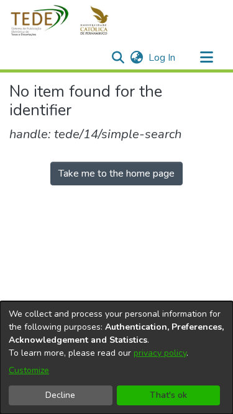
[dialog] (116, 357)
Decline (60, 395)
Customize (29, 370)
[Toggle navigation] (206, 57)
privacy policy (160, 353)
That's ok (168, 395)
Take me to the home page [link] (116, 173)
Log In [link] (162, 57)
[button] (66, 20)
